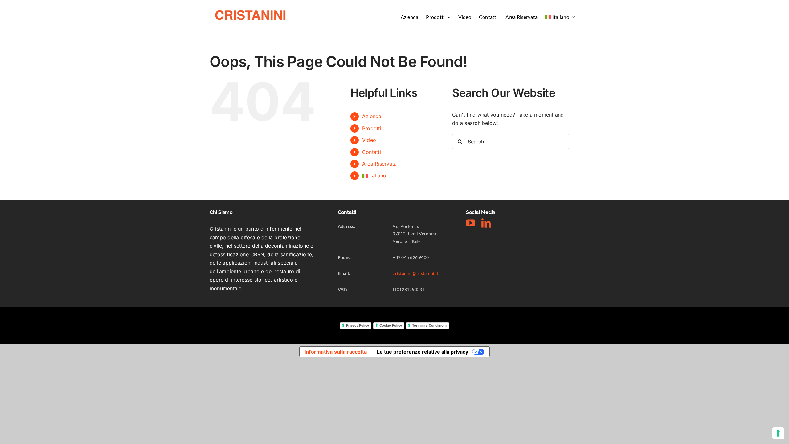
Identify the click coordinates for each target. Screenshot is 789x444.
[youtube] (470, 223)
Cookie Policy (390, 325)
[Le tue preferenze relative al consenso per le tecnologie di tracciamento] (778, 433)
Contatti (371, 152)
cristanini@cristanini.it (415, 273)
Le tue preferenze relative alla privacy (422, 352)
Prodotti (371, 128)
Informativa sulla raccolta (336, 352)
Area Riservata (379, 164)
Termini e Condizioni (429, 325)
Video (369, 140)
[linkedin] (486, 223)
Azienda (372, 116)
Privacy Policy (357, 325)
